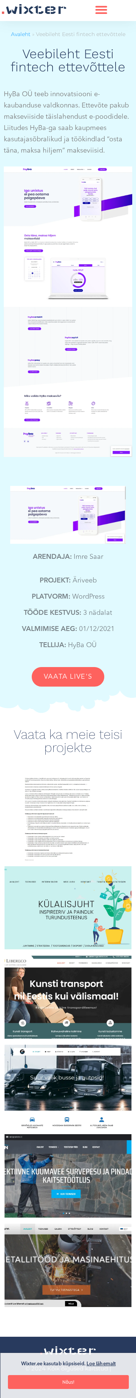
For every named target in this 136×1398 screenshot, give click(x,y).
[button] (101, 9)
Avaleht (21, 34)
